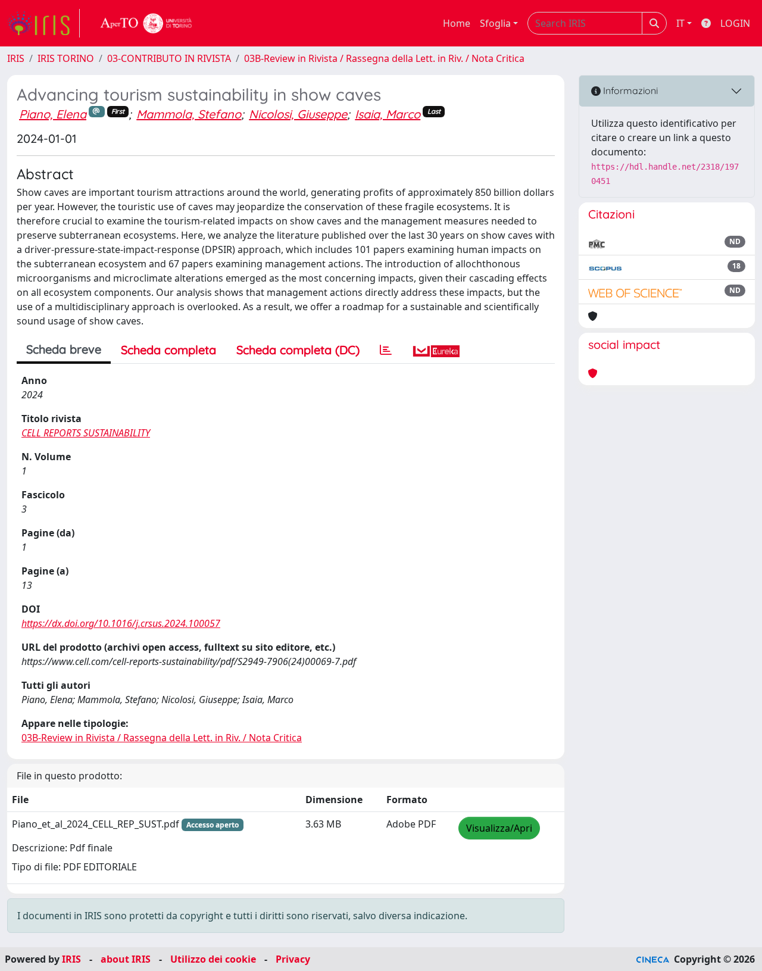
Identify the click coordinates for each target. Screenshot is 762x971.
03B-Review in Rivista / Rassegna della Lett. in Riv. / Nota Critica (384, 58)
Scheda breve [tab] (63, 349)
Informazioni (629, 90)
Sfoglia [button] (495, 23)
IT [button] (680, 23)
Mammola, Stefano (188, 114)
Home (456, 23)
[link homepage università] (146, 23)
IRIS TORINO (66, 58)
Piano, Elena (52, 114)
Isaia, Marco (387, 114)
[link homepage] (43, 23)
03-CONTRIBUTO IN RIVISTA (169, 58)
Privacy (293, 959)
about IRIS (126, 959)
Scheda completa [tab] (168, 349)
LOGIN (735, 23)
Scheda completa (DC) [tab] (298, 349)
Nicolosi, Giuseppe (298, 114)
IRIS (15, 58)
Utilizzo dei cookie (213, 959)
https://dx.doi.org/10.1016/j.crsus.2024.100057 (120, 623)
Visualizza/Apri (499, 828)
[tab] (386, 350)
